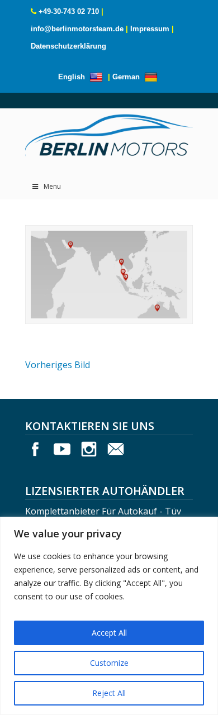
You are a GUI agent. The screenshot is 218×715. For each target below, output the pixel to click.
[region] (109, 616)
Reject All (109, 693)
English (72, 77)
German (127, 77)
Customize (109, 662)
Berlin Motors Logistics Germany (109, 132)
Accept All (109, 632)
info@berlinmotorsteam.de (77, 29)
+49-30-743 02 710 (69, 11)
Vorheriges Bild (57, 365)
